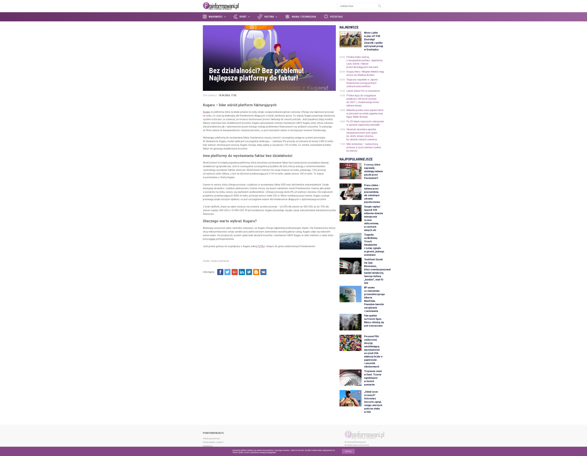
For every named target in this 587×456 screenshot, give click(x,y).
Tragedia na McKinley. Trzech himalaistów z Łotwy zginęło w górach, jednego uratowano (374, 244)
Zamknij (348, 451)
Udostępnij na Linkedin (242, 272)
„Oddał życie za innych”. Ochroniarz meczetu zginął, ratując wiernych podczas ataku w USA (373, 401)
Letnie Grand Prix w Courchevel (363, 90)
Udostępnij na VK (263, 272)
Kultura (269, 16)
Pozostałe (336, 16)
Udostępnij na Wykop (249, 272)
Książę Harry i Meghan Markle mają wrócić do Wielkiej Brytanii (365, 73)
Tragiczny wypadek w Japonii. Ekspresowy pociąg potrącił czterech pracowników (362, 83)
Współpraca (208, 446)
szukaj (380, 6)
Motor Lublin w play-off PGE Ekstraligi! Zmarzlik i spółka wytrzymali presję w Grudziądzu (373, 41)
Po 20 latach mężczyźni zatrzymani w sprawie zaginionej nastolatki (365, 123)
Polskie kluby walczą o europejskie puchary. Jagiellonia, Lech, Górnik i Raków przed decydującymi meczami (364, 62)
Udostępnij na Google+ (235, 272)
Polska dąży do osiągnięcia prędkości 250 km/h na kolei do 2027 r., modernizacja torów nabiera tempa (362, 100)
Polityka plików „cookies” (213, 442)
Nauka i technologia (304, 16)
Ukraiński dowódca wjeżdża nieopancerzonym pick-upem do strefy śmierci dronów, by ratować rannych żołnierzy (361, 134)
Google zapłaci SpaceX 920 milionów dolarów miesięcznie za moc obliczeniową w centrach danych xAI (373, 218)
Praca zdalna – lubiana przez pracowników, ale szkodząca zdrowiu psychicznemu (372, 193)
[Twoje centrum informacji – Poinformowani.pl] (221, 5)
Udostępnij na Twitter (227, 272)
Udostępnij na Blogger (256, 272)
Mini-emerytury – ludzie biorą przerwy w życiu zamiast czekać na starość (363, 147)
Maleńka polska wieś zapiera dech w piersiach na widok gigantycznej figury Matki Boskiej (364, 113)
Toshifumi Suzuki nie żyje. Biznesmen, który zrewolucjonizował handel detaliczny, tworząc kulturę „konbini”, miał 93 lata (374, 271)
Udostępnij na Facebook (220, 272)
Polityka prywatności (211, 439)
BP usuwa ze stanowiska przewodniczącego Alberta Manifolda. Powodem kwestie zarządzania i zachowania (374, 299)
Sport (243, 16)
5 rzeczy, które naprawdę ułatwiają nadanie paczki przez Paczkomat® (373, 171)
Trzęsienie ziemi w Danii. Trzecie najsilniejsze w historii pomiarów (373, 378)
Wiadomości (215, 16)
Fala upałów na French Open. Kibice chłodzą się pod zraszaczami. (374, 320)
